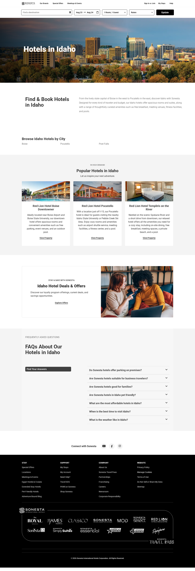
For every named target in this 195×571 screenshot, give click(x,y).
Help (171, 3)
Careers (102, 487)
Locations (26, 472)
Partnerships (104, 477)
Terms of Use (143, 477)
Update (165, 12)
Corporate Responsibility (109, 496)
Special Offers (58, 3)
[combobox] (46, 12)
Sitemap (140, 487)
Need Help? (65, 477)
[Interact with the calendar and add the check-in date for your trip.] (97, 12)
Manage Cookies (144, 472)
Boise (24, 143)
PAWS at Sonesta (68, 487)
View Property (46, 238)
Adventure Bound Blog (32, 496)
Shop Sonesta (66, 491)
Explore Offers (61, 303)
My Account (65, 472)
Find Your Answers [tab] (37, 369)
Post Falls (104, 143)
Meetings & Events (74, 3)
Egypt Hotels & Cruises (32, 482)
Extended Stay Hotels (31, 487)
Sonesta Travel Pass (108, 472)
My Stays (161, 3)
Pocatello (65, 143)
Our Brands (44, 3)
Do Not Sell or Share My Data (149, 482)
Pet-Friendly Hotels (30, 491)
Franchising (104, 482)
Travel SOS (65, 482)
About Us (103, 467)
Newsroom (103, 491)
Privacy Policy (143, 467)
